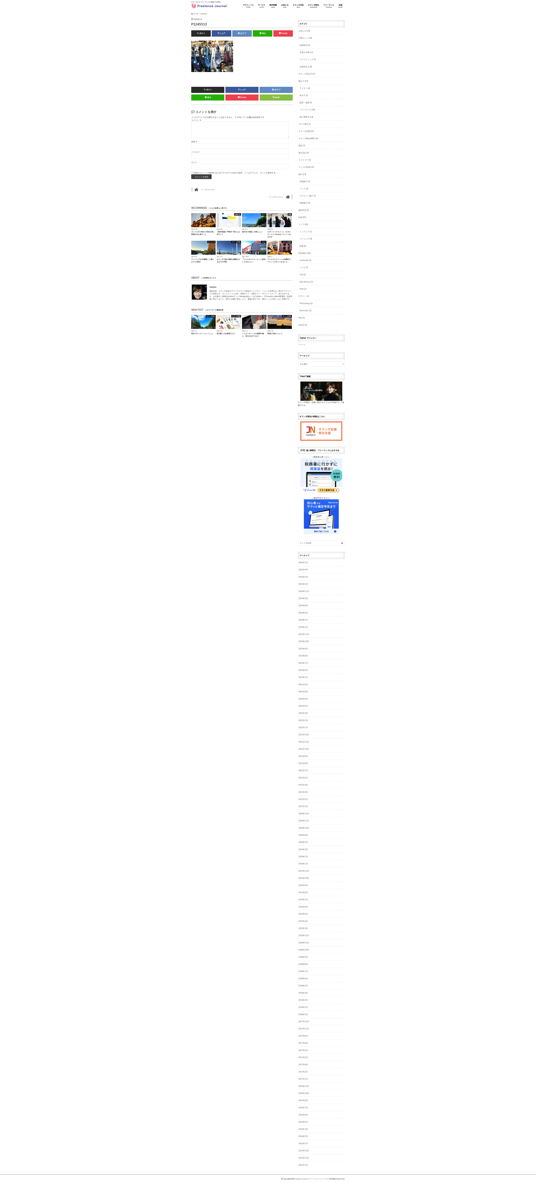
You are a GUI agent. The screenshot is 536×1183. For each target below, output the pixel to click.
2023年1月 (303, 677)
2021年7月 (303, 770)
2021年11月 (303, 742)
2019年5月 (303, 914)
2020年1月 (303, 863)
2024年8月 (303, 605)
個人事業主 (306, 117)
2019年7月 (303, 899)
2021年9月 (303, 756)
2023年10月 (303, 641)
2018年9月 (303, 957)
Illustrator (305, 310)
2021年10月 (303, 749)
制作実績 (273, 6)
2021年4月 (303, 785)
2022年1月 (303, 727)
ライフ (303, 224)
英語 (301, 145)
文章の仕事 (306, 52)
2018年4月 (303, 993)
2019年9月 (303, 885)
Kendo (302, 325)
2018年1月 (303, 1014)
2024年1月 (303, 627)
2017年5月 (303, 1057)
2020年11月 (303, 820)
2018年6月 (303, 978)
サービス (261, 6)
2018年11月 (303, 942)
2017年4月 (303, 1064)
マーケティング (308, 59)
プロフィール (248, 6)
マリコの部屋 (306, 167)
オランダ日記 (298, 6)
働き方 (303, 81)
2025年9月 (303, 569)
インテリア (306, 231)
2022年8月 (303, 691)
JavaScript (305, 260)
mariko (213, 287)
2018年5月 (303, 985)
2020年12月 (303, 813)
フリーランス (328, 6)
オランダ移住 (313, 6)
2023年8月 (303, 656)
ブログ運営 (304, 124)
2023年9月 (303, 648)
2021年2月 (303, 799)
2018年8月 (303, 964)
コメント (196, 120)
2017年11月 (303, 1028)
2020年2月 (303, 856)
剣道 (340, 6)
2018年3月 (303, 1000)
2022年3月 (303, 720)
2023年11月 (303, 634)
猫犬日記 (303, 153)
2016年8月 (303, 1100)
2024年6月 (303, 613)
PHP (303, 289)
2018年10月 (303, 950)
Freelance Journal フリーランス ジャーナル (311, 1179)
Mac (301, 318)
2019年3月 (303, 928)
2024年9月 (303, 598)
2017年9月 (303, 1036)
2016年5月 (303, 1122)
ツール (304, 267)
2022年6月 (303, 699)
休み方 (304, 95)
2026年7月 (303, 562)
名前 (194, 142)
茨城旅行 (305, 181)
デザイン (303, 296)
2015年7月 (303, 1165)
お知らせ (285, 6)
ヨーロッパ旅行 (308, 196)
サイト (194, 162)
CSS (303, 274)
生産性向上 (306, 66)
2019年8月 (303, 892)
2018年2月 (303, 1007)
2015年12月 (303, 1150)
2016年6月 (303, 1115)
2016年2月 (303, 1136)
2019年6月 (303, 907)
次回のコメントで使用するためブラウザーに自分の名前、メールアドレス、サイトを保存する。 (235, 173)
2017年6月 (303, 1050)
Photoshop (306, 303)
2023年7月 (303, 663)
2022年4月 (303, 713)
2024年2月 (303, 620)
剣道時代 (305, 45)
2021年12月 (303, 734)
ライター (305, 88)
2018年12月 (303, 935)
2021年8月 (303, 763)
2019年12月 (303, 871)
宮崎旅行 (305, 203)
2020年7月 (303, 842)
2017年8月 (303, 1043)
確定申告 (303, 210)
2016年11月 (303, 1086)
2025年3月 (303, 577)
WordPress (306, 282)
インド (304, 188)
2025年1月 (303, 584)
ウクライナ (304, 160)
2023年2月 (303, 670)
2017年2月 (303, 1072)
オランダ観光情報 (308, 138)
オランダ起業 (306, 131)
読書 (303, 246)
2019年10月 (303, 878)
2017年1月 (303, 1079)
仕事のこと (305, 38)
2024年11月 (303, 591)
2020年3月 (303, 849)
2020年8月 (303, 835)
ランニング (306, 239)
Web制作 (304, 253)
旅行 (302, 174)
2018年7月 (303, 971)
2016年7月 (303, 1107)
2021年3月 (303, 792)
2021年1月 (303, 806)
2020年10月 (303, 828)
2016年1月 (303, 1143)
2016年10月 (303, 1093)
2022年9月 (303, 684)
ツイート (302, 344)
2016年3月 (303, 1129)
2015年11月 (303, 1158)
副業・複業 (306, 102)
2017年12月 (303, 1021)
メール (195, 152)
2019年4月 (303, 921)
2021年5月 (303, 777)
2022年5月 (303, 706)
